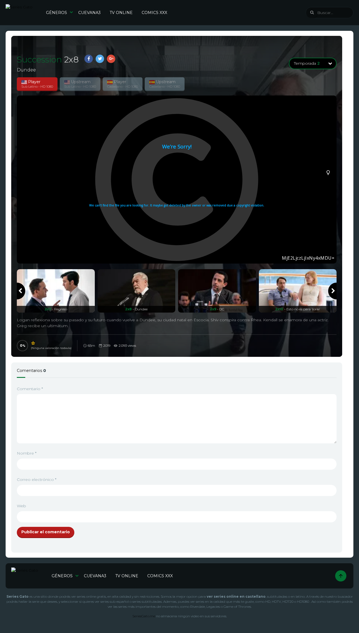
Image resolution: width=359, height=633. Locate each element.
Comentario (30, 388)
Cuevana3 (89, 12)
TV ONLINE (121, 12)
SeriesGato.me (143, 616)
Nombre (26, 453)
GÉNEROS (56, 12)
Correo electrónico (36, 479)
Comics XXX (154, 12)
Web (21, 505)
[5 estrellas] (33, 343)
